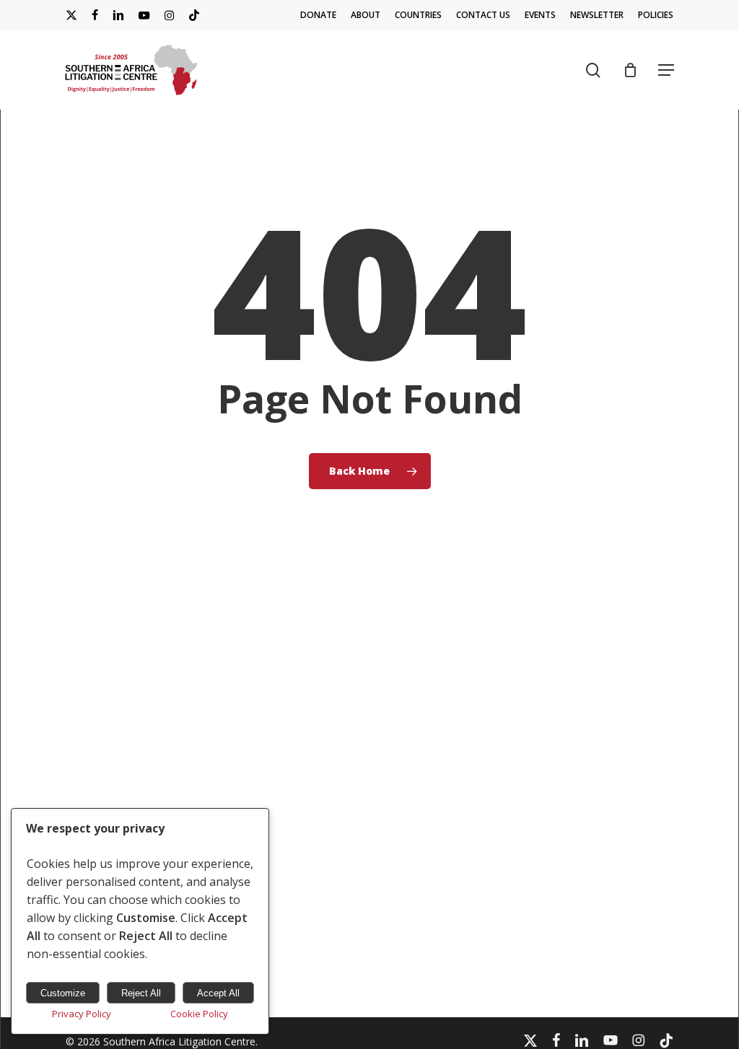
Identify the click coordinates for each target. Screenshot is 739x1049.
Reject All (141, 993)
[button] (666, 70)
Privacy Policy (81, 1013)
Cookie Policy (199, 1013)
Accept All (218, 993)
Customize (62, 993)
